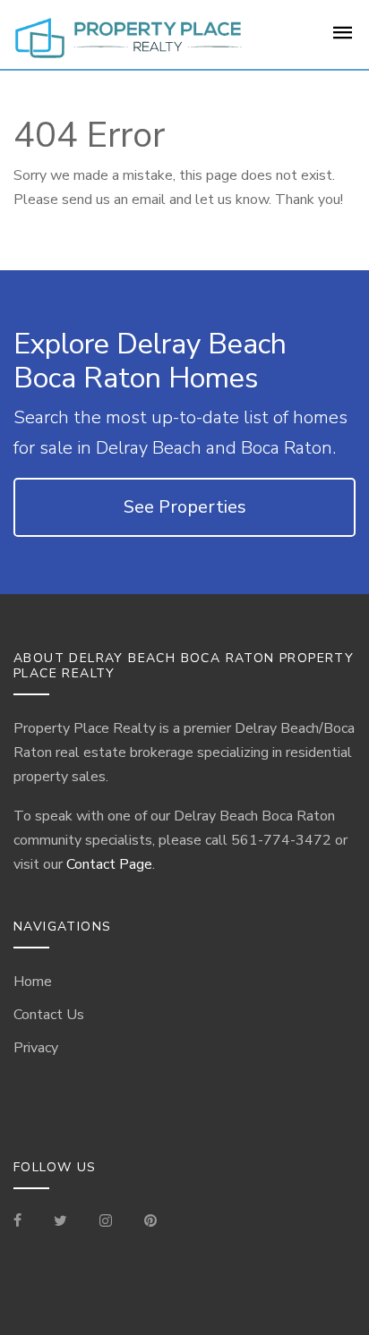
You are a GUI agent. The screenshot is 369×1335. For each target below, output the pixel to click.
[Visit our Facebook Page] (24, 1222)
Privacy (35, 1048)
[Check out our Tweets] (60, 1222)
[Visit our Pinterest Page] (150, 1222)
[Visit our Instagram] (105, 1222)
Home (32, 981)
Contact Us (48, 1015)
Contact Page (109, 864)
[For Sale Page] (343, 38)
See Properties (185, 507)
